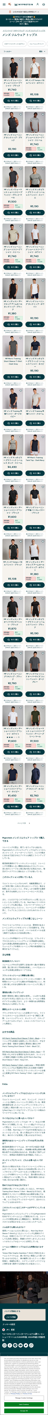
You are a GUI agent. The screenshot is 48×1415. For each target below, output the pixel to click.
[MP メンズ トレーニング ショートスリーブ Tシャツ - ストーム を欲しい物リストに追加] (43, 114)
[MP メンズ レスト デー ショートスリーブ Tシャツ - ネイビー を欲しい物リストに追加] (21, 765)
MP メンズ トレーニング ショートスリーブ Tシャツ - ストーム (35, 137)
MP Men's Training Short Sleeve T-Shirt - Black (20, 1038)
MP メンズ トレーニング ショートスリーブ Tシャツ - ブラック (13, 83)
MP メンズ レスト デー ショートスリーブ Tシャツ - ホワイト (13, 731)
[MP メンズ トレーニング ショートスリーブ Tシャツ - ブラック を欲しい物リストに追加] (21, 60)
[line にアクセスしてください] (15, 1345)
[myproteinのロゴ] (24, 4)
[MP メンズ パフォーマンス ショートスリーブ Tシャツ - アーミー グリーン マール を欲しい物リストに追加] (43, 708)
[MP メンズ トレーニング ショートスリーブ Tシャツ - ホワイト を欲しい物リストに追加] (43, 226)
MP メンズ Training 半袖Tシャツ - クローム (35, 412)
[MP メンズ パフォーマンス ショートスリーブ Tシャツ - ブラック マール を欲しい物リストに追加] (21, 169)
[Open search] (10, 4)
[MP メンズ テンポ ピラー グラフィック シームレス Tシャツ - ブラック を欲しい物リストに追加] (43, 599)
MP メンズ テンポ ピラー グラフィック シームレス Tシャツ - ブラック (35, 623)
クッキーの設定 (9, 1324)
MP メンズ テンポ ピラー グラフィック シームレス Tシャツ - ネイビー (35, 363)
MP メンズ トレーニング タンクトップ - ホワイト (35, 304)
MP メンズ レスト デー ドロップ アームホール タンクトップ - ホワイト (35, 566)
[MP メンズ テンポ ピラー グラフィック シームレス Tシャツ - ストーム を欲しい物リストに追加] (43, 169)
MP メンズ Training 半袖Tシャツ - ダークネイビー (13, 413)
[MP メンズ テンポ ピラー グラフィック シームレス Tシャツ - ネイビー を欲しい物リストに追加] (43, 338)
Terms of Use (27, 1393)
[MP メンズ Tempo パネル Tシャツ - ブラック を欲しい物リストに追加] (21, 541)
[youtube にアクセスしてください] (20, 1345)
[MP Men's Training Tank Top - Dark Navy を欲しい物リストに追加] (43, 437)
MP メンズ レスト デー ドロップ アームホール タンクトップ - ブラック (13, 305)
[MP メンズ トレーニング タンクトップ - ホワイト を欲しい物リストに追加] (43, 281)
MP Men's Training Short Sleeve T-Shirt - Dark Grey (13, 361)
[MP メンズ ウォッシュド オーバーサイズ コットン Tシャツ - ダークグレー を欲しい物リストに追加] (43, 653)
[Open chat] (31, 1345)
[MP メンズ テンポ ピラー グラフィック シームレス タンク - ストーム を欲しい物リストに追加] (21, 437)
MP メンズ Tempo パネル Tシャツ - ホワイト (35, 81)
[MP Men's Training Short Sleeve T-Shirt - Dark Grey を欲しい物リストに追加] (21, 338)
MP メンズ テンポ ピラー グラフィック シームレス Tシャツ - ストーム (35, 194)
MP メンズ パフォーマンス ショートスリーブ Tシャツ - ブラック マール (13, 194)
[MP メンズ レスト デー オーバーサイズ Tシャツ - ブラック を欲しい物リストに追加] (21, 599)
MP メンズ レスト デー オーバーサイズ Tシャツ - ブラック (13, 622)
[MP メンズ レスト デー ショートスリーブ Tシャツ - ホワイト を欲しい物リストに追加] (21, 708)
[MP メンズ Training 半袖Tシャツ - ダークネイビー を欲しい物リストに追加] (21, 390)
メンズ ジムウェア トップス (35, 30)
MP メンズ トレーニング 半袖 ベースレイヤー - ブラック (35, 510)
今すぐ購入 (15, 101)
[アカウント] (38, 4)
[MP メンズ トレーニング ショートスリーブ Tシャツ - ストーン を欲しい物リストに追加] (21, 226)
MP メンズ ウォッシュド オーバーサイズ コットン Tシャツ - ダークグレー (35, 678)
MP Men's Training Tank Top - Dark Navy (35, 459)
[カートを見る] (44, 4)
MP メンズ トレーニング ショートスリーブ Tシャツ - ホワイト (35, 249)
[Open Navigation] (4, 4)
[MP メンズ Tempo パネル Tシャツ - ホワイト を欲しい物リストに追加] (43, 60)
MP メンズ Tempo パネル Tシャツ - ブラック (12, 563)
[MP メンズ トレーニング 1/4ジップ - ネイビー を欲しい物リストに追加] (43, 765)
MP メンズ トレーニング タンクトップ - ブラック (13, 137)
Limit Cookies (24, 1404)
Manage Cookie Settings (24, 1398)
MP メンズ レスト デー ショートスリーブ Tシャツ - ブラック (13, 510)
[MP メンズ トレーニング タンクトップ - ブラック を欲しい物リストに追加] (21, 114)
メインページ (7, 30)
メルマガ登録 (11, 1317)
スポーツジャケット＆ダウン (14, 44)
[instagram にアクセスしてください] (4, 1345)
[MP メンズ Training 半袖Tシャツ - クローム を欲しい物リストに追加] (43, 390)
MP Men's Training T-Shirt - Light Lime (17, 1065)
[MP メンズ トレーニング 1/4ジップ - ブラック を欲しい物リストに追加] (21, 653)
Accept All (24, 1411)
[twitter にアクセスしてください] (26, 1345)
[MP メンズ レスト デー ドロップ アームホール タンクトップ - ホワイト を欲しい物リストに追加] (43, 541)
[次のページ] (29, 823)
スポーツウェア (18, 30)
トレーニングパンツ (37, 44)
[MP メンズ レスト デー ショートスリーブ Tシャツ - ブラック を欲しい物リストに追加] (21, 487)
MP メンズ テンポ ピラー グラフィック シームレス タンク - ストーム (12, 460)
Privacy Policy (15, 1393)
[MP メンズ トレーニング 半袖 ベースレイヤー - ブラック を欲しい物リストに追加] (43, 487)
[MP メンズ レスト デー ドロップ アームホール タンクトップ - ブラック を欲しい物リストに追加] (21, 281)
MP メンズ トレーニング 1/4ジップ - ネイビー (35, 788)
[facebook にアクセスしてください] (10, 1345)
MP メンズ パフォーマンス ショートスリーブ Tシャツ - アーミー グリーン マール (35, 732)
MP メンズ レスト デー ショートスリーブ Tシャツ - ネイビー (13, 788)
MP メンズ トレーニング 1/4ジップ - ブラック (13, 676)
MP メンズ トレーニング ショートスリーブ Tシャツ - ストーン (13, 249)
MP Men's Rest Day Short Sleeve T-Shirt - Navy (21, 1052)
